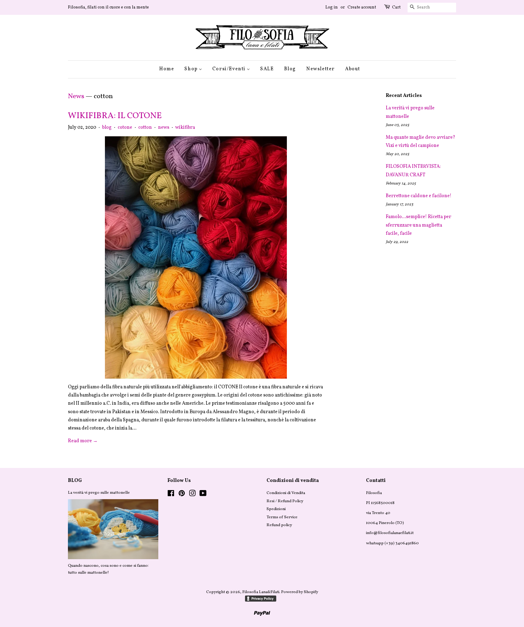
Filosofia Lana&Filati (260, 592)
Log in (331, 7)
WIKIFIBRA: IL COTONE (115, 116)
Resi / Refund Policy (285, 501)
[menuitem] (169, 69)
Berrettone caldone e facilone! (419, 196)
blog (107, 127)
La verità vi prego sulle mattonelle (99, 493)
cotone (125, 127)
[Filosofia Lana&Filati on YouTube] (203, 495)
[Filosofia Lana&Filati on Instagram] (192, 495)
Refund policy (279, 525)
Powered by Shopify (299, 592)
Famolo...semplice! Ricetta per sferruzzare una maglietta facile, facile (418, 225)
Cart (396, 7)
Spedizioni (276, 509)
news (163, 127)
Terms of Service (282, 517)
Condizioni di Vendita (286, 493)
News (76, 96)
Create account (362, 7)
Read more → (83, 441)
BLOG (75, 480)
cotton (145, 127)
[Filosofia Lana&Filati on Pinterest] (181, 495)
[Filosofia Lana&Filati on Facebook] (170, 495)
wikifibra (185, 127)
